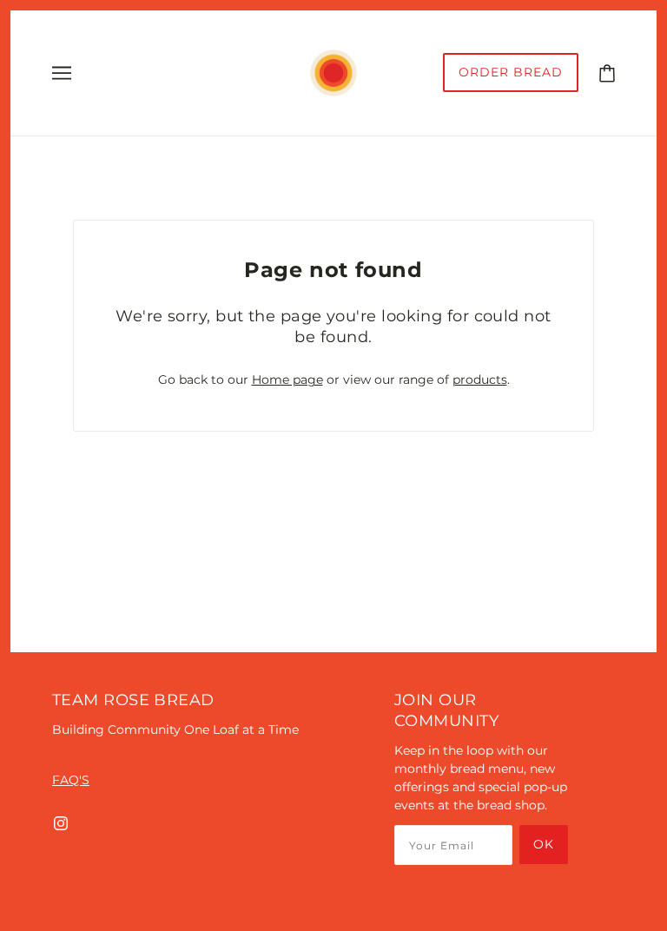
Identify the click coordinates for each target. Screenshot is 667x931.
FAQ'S (70, 780)
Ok (543, 844)
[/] (333, 72)
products (479, 379)
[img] (60, 823)
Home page (287, 379)
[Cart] (607, 72)
